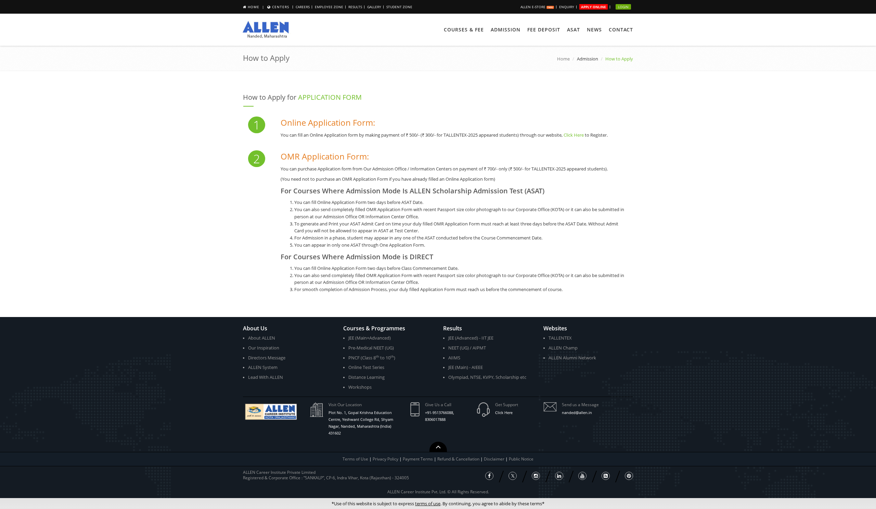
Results (355, 6)
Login (623, 6)
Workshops (360, 387)
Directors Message (266, 358)
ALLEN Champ (563, 348)
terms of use (427, 503)
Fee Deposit (543, 29)
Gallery (374, 6)
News (594, 29)
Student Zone (399, 6)
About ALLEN (261, 338)
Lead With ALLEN (265, 377)
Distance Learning (366, 377)
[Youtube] (582, 476)
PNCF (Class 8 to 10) (371, 357)
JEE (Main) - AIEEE (465, 367)
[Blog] (606, 476)
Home (253, 6)
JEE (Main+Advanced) (369, 338)
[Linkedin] (559, 476)
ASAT (573, 29)
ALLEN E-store (533, 6)
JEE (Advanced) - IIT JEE (470, 338)
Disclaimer (494, 459)
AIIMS (454, 358)
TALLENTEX (560, 338)
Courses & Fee (464, 29)
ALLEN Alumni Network (572, 358)
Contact (621, 29)
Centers (280, 6)
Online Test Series (366, 367)
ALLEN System (263, 367)
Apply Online (593, 6)
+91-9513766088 (439, 412)
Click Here (574, 135)
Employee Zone (329, 6)
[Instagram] (536, 476)
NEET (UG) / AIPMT (467, 348)
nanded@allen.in (577, 412)
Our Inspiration (263, 348)
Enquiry (566, 6)
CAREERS (303, 6)
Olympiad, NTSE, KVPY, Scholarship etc (487, 377)
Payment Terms (418, 459)
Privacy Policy (385, 459)
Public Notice (521, 459)
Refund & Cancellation (458, 459)
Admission (505, 29)
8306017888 (435, 419)
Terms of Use (355, 459)
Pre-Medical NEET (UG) (371, 348)
